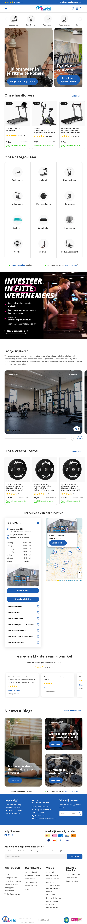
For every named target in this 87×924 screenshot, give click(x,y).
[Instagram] (9, 835)
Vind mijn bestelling (13, 804)
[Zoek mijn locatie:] (69, 8)
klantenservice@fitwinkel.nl (45, 818)
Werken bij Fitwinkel (32, 875)
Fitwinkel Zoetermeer (54, 898)
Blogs (27, 889)
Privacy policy (23, 922)
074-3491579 (39, 816)
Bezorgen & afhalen (13, 807)
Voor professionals (73, 874)
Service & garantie (13, 813)
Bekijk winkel (58, 543)
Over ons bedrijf (31, 872)
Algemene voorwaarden (26, 918)
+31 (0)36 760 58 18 (18, 534)
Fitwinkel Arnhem (52, 879)
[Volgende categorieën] (80, 19)
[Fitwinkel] (10, 920)
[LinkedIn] (13, 835)
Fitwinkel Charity (31, 882)
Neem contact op (16, 330)
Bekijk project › (74, 374)
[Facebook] (6, 835)
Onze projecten (72, 881)
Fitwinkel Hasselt (52, 907)
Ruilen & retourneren (14, 810)
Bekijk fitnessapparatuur (22, 81)
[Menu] (6, 8)
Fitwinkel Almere (52, 875)
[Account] (77, 8)
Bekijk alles (77, 96)
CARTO (79, 580)
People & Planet (31, 885)
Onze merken (30, 879)
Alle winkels (50, 872)
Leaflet (61, 580)
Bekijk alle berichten (72, 710)
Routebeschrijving (23, 599)
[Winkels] (73, 8)
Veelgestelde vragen (12, 894)
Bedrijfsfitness (71, 878)
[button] (70, 553)
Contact (7, 874)
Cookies (31, 922)
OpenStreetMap (70, 580)
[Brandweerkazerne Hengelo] (43, 402)
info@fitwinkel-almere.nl (20, 537)
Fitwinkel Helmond (53, 888)
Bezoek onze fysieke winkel (68, 80)
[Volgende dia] (79, 438)
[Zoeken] (10, 8)
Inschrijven (75, 856)
